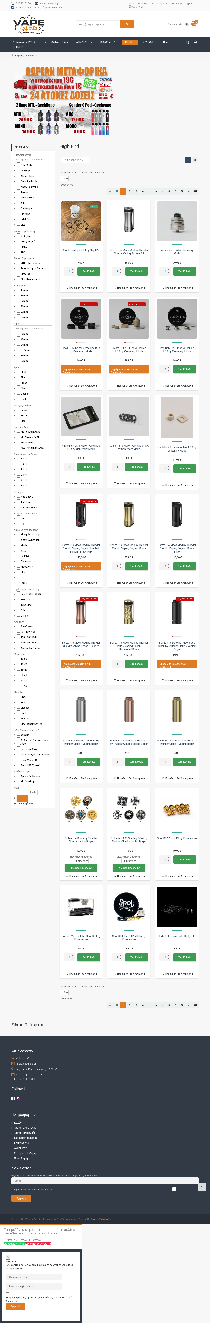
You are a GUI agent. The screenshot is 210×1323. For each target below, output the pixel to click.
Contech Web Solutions (102, 1219)
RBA (23, 252)
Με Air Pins (27, 442)
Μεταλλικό (27, 566)
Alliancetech (27, 176)
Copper (25, 393)
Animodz (26, 192)
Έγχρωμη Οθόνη (29, 749)
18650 (24, 669)
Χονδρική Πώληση (25, 1153)
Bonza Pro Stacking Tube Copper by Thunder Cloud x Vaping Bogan (129, 742)
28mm (24, 355)
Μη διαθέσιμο (28, 781)
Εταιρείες (18, 47)
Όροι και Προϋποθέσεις (40, 1297)
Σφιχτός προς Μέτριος (33, 268)
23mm (24, 311)
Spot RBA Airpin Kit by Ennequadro (177, 838)
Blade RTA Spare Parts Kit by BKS (177, 936)
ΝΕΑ (165, 42)
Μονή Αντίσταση (30, 534)
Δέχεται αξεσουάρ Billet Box (36, 754)
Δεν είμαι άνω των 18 (38, 1243)
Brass (24, 382)
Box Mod (25, 599)
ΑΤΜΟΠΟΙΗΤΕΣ (84, 42)
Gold (23, 398)
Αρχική (19, 55)
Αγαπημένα (20, 1148)
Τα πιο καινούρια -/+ (73, 160)
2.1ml (24, 469)
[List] (195, 160)
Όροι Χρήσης (21, 1158)
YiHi (23, 702)
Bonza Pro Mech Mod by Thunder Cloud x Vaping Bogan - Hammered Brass (129, 646)
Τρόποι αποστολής (25, 1127)
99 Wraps (26, 170)
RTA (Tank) (26, 236)
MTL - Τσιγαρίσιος (31, 263)
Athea (24, 203)
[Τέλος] (195, 191)
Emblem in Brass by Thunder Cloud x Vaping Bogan (81, 840)
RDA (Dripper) (28, 241)
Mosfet (25, 718)
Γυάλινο (25, 555)
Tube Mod (26, 604)
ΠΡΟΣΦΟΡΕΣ (148, 42)
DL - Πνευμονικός (30, 279)
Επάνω (24, 410)
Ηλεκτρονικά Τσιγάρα (56, 42)
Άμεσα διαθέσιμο (30, 776)
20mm (24, 300)
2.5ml (24, 480)
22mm (24, 306)
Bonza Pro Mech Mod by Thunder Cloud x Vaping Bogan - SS (129, 252)
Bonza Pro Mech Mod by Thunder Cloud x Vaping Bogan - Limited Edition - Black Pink (81, 548)
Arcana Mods (28, 197)
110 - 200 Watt (29, 637)
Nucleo (24, 713)
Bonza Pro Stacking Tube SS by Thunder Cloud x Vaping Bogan (81, 742)
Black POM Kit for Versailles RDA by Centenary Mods (81, 349)
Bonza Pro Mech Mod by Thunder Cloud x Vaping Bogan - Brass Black (177, 548)
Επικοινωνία (21, 1143)
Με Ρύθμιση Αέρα (30, 431)
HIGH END (128, 42)
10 (182, 191)
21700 (24, 685)
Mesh (24, 545)
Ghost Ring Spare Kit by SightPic (81, 250)
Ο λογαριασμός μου (159, 3)
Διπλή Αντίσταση (30, 539)
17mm (24, 289)
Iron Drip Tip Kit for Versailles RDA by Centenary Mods (177, 349)
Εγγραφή (142, 3)
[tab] (33, 155)
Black (24, 371)
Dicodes (25, 707)
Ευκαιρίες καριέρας (25, 1137)
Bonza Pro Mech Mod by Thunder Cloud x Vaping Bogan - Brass (129, 546)
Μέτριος (25, 273)
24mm (24, 317)
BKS (23, 224)
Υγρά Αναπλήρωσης (24, 42)
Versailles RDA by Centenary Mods (176, 252)
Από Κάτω (26, 502)
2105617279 (23, 3)
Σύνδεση (131, 3)
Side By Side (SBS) (31, 593)
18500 (24, 664)
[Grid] (188, 160)
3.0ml (24, 485)
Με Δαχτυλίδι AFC (31, 436)
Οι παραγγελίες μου (182, 3)
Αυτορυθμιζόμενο (31, 648)
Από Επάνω (27, 496)
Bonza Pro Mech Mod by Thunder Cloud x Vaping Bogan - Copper (81, 644)
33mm (24, 360)
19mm (24, 295)
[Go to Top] (202, 1187)
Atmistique (26, 208)
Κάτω (24, 415)
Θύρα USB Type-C (30, 765)
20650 (24, 674)
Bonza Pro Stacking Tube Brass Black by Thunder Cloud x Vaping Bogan (177, 646)
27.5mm (25, 350)
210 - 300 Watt (29, 642)
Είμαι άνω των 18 (14, 1243)
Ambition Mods (29, 181)
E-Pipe (24, 615)
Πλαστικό (26, 561)
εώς (34, 792)
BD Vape (25, 213)
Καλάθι (18, 1122)
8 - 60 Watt (27, 626)
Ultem (24, 572)
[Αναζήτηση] (22, 798)
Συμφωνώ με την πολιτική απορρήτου (32, 1189)
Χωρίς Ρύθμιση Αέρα (32, 447)
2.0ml (24, 464)
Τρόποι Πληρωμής (25, 1132)
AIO (23, 610)
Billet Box (26, 219)
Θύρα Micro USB (29, 759)
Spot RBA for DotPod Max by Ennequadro (129, 938)
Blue (23, 377)
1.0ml (24, 458)
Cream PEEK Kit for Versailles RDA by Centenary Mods (129, 349)
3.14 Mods (26, 165)
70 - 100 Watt (28, 631)
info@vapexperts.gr (49, 3)
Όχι (23, 523)
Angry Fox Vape (29, 186)
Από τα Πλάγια (29, 507)
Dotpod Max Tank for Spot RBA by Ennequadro (81, 938)
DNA (23, 696)
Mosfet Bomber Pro (31, 723)
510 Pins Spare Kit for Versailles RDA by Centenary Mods (81, 447)
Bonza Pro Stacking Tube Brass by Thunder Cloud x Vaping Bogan (177, 742)
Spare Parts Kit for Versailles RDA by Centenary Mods (129, 447)
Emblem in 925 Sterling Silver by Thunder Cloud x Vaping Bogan (129, 840)
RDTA (24, 246)
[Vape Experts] (29, 24)
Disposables (108, 42)
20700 (24, 680)
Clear (23, 388)
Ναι (23, 518)
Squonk (25, 734)
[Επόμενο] (189, 191)
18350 (24, 658)
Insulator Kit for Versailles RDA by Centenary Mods (177, 449)
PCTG (24, 583)
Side (23, 420)
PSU (23, 577)
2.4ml (24, 474)
